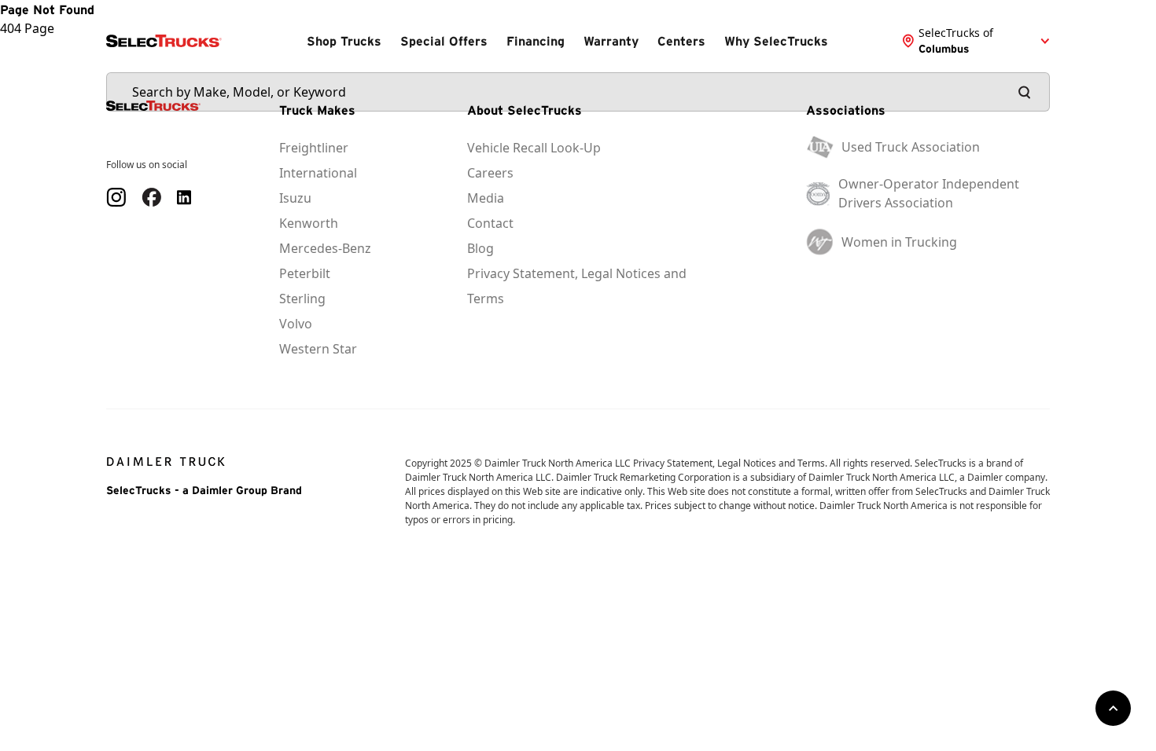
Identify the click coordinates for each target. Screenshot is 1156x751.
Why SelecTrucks (776, 41)
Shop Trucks (344, 41)
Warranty (611, 41)
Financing (535, 41)
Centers (681, 41)
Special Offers (444, 41)
